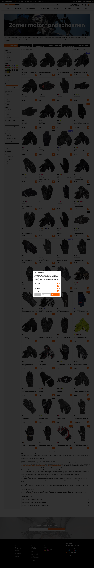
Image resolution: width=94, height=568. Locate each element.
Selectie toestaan (46, 294)
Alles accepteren (55, 294)
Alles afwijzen (38, 294)
